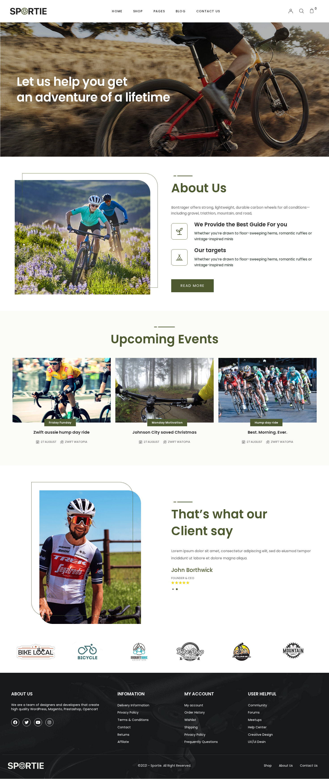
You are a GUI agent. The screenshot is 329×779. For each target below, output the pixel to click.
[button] (192, 285)
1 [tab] (173, 589)
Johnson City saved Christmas (164, 432)
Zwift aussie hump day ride (61, 432)
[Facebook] (15, 722)
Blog (181, 11)
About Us (286, 765)
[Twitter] (27, 722)
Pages (159, 11)
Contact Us (208, 11)
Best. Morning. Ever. (267, 432)
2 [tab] (177, 589)
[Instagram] (49, 722)
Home (117, 11)
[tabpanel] (242, 566)
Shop (138, 11)
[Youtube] (38, 722)
